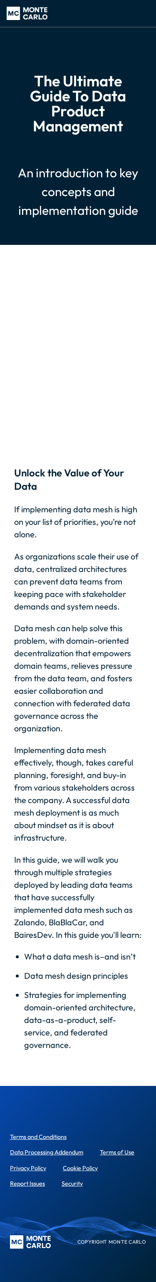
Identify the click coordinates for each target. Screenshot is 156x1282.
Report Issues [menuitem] (27, 1183)
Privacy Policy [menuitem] (28, 1168)
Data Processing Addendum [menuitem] (46, 1152)
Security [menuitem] (72, 1183)
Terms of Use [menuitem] (117, 1152)
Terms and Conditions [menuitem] (38, 1137)
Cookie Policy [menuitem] (80, 1168)
